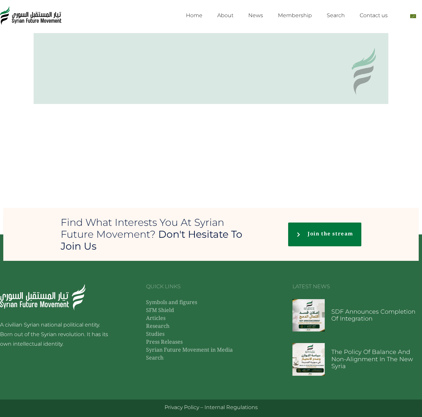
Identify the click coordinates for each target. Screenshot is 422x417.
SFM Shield (160, 310)
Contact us (374, 15)
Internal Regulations (231, 407)
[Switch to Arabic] (413, 16)
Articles (156, 318)
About (225, 15)
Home (194, 15)
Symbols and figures (171, 302)
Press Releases (164, 342)
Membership (295, 15)
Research (157, 326)
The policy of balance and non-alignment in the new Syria (372, 359)
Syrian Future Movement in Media (189, 350)
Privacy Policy (182, 407)
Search (336, 15)
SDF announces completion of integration (373, 315)
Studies (155, 334)
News (255, 15)
